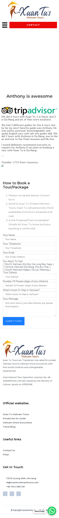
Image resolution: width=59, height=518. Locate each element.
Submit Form (14, 321)
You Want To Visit (13, 261)
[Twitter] (12, 493)
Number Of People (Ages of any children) (25, 281)
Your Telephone (12, 244)
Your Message (10, 299)
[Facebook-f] (5, 493)
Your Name (9, 235)
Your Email (8, 252)
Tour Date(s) (10, 272)
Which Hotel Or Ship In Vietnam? (21, 290)
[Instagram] (18, 493)
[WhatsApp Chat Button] (52, 511)
